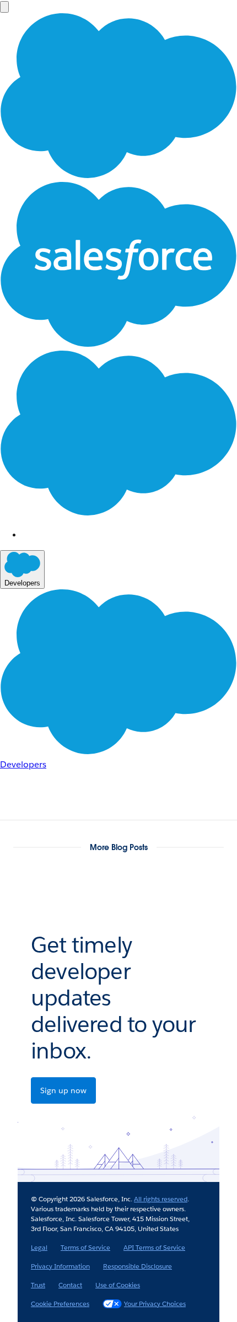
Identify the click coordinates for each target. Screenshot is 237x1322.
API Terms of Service (154, 1247)
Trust (38, 1284)
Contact (70, 1284)
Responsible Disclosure (137, 1266)
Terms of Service (85, 1247)
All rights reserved (160, 1198)
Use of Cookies (117, 1284)
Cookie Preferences (60, 1303)
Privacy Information (60, 1266)
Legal (39, 1247)
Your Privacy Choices (155, 1303)
